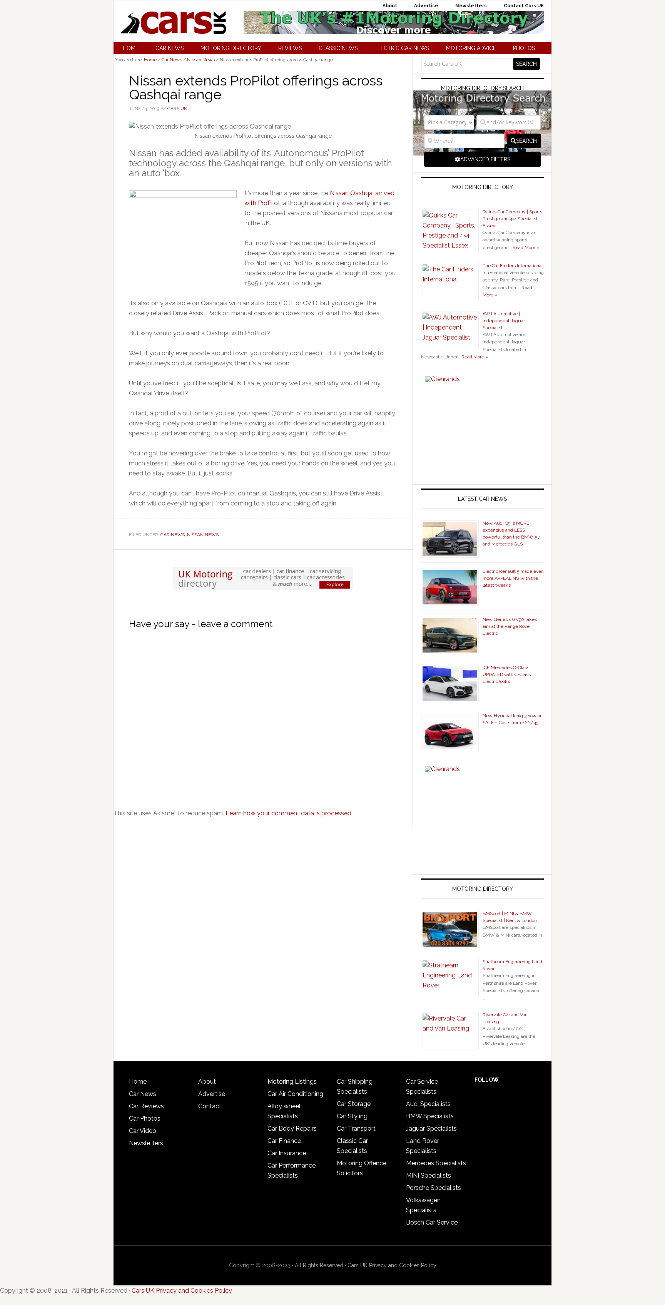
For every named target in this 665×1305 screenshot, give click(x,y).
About (207, 1081)
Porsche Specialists (433, 1187)
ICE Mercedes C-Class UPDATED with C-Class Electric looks (507, 674)
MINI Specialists (428, 1175)
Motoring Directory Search (482, 88)
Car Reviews (146, 1106)
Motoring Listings (292, 1081)
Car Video (142, 1130)
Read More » (526, 247)
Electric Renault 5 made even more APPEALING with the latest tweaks (513, 578)
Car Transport (356, 1128)
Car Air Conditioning (295, 1094)
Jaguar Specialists (431, 1128)
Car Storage (354, 1104)
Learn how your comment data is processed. (289, 813)
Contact (209, 1106)
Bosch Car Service (432, 1222)
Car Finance (284, 1140)
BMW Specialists (430, 1116)
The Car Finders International (513, 265)
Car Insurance (286, 1153)
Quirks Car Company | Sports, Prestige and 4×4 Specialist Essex (513, 218)
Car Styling (352, 1116)
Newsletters (146, 1143)
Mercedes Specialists (436, 1163)
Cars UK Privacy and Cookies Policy (392, 1265)
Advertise (211, 1094)
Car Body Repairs (292, 1128)
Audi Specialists (428, 1104)
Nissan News (203, 534)
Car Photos (144, 1118)
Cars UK (173, 22)
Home (138, 1081)
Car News (172, 534)
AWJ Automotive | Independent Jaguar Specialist (504, 320)
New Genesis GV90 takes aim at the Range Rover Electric (510, 626)
